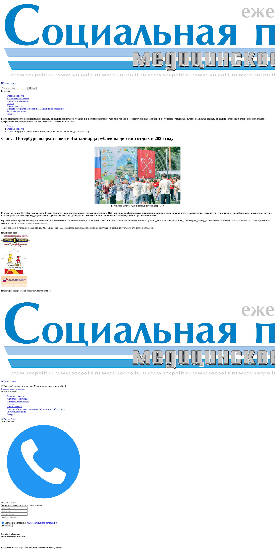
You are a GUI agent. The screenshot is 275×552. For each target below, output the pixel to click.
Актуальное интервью (18, 98)
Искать (32, 88)
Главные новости (15, 96)
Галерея (10, 114)
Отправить (6, 526)
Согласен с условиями (31, 523)
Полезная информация (18, 101)
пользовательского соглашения (42, 523)
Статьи (10, 103)
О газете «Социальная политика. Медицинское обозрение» (36, 109)
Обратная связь (8, 83)
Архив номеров (14, 106)
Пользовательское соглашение (13, 389)
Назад (10, 126)
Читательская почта (16, 111)
